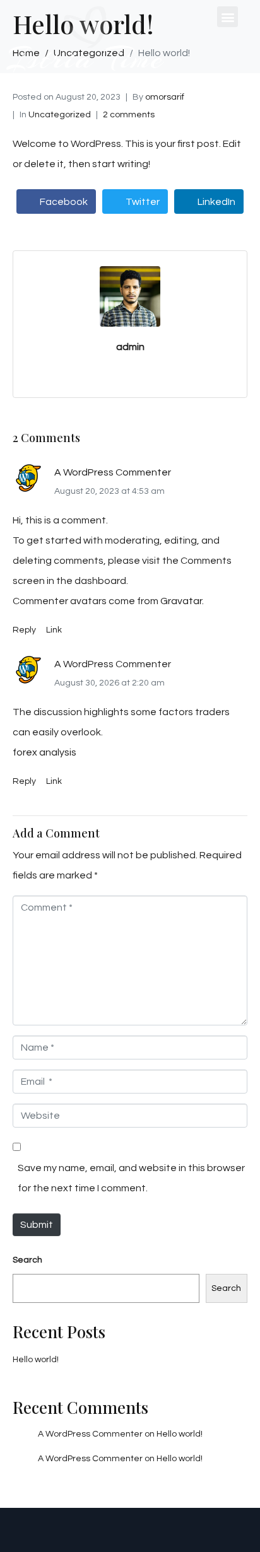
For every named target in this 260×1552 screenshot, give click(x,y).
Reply (24, 630)
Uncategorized (59, 114)
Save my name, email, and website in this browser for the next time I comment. (131, 1178)
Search (27, 1260)
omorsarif (164, 97)
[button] (227, 16)
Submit (36, 1225)
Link (54, 630)
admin (130, 347)
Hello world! (36, 1359)
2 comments (129, 114)
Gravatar (181, 601)
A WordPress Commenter (112, 472)
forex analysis (44, 752)
